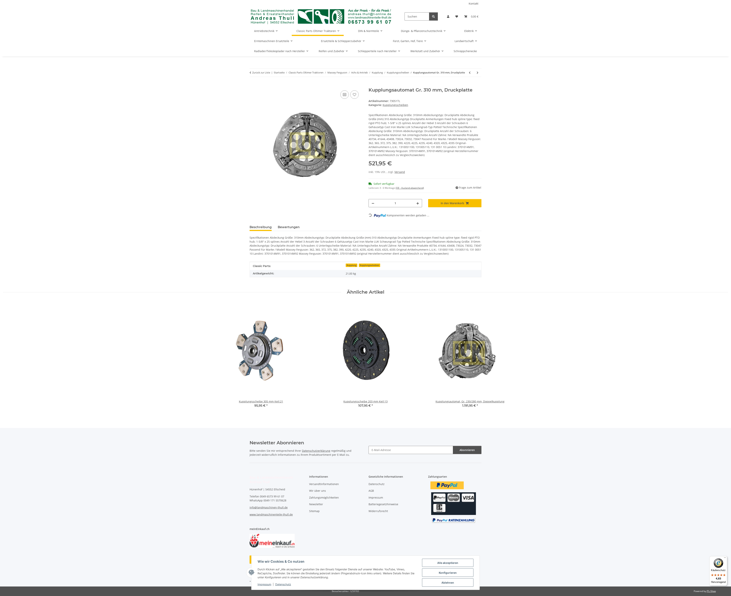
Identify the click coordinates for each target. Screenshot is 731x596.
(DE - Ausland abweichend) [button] (410, 188)
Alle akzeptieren (447, 562)
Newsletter (316, 504)
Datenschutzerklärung (316, 451)
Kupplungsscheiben (395, 105)
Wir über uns (317, 490)
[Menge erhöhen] (417, 203)
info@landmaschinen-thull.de (269, 507)
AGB (371, 490)
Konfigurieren (448, 572)
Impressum (264, 584)
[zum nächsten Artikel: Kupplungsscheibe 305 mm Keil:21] (477, 73)
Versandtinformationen (324, 484)
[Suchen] (433, 16)
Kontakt (473, 3)
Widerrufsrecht (378, 511)
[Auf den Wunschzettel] (354, 94)
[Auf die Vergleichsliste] (344, 94)
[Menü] (725, 558)
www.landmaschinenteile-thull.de (271, 514)
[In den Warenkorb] (253, 85)
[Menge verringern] (373, 203)
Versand (399, 172)
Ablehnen (447, 582)
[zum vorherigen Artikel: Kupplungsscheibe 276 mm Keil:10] (470, 73)
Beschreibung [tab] (261, 227)
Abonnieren (467, 450)
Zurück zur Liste (261, 72)
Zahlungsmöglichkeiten (324, 497)
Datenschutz (283, 584)
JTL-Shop (711, 591)
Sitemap (314, 511)
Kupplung (351, 265)
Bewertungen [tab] (289, 227)
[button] (448, 16)
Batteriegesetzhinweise (383, 504)
